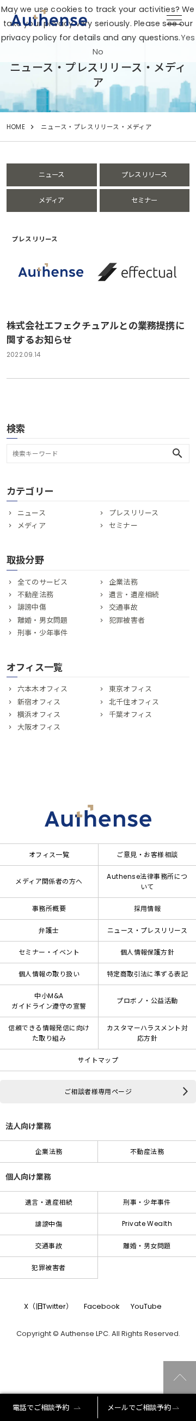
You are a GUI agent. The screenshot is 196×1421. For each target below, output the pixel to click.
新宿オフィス (38, 702)
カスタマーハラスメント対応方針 (147, 1033)
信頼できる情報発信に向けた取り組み (49, 1033)
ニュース (52, 174)
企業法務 (123, 582)
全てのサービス (42, 582)
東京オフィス (130, 689)
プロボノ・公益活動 (147, 1000)
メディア (52, 200)
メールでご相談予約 (139, 1407)
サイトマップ (98, 1060)
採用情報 (147, 908)
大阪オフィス (38, 727)
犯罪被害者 (127, 620)
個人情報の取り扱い (49, 974)
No (98, 51)
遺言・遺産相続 (134, 595)
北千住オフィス (134, 702)
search (177, 453)
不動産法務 (35, 595)
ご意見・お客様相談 (147, 854)
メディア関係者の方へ (49, 881)
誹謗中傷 (31, 607)
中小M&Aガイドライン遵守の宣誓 (48, 1001)
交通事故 (123, 607)
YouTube (146, 1306)
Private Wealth (147, 1223)
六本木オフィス (42, 689)
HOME (16, 127)
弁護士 (49, 930)
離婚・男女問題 (42, 620)
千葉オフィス (130, 714)
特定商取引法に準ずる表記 (147, 974)
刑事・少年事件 (42, 633)
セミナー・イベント (49, 952)
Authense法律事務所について (147, 881)
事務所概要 (49, 908)
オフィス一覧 (49, 854)
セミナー (144, 200)
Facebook (102, 1306)
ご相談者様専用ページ (98, 1091)
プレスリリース (144, 174)
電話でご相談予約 (41, 1407)
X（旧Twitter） (48, 1306)
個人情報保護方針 (147, 952)
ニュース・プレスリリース (147, 930)
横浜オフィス (38, 714)
